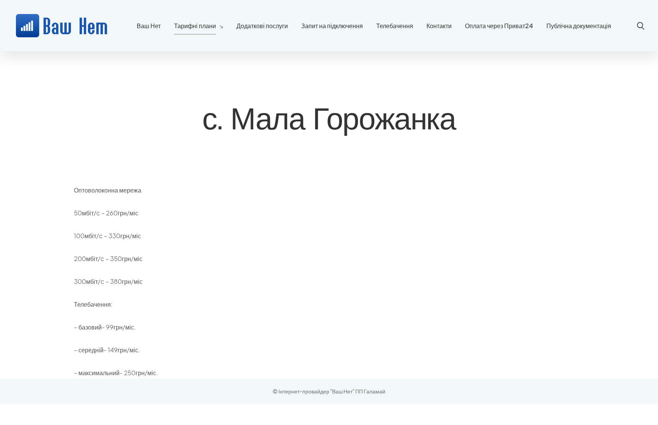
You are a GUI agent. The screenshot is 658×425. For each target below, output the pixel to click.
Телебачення (394, 26)
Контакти (439, 26)
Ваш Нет (149, 26)
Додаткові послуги (262, 26)
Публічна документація (578, 26)
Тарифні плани (195, 26)
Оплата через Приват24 (499, 26)
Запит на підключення (332, 26)
